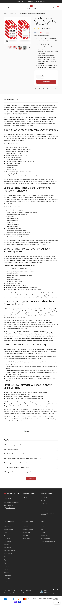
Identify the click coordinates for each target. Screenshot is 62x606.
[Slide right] (29, 47)
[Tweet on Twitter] (43, 88)
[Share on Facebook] (39, 88)
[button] (5, 7)
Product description (11, 100)
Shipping (36, 35)
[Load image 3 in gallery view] (20, 47)
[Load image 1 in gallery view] (10, 47)
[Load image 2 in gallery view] (15, 47)
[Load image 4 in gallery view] (25, 47)
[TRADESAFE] (12, 494)
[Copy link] (55, 88)
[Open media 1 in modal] (17, 30)
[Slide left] (5, 47)
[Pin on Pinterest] (47, 88)
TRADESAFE (52, 598)
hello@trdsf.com (10, 508)
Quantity (38, 73)
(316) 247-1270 (10, 505)
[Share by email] (51, 89)
